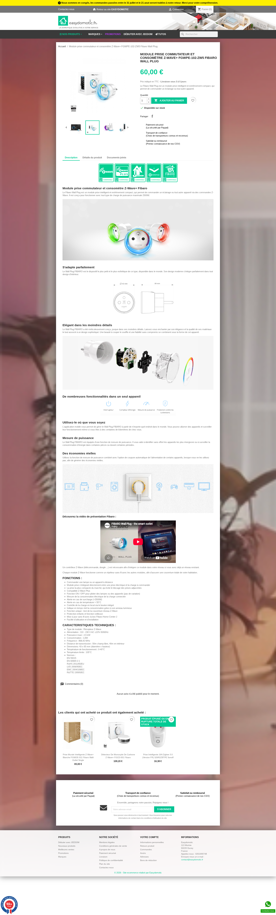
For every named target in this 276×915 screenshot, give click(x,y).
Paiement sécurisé (107, 853)
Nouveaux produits (66, 846)
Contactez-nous (66, 9)
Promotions (63, 853)
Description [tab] (71, 157)
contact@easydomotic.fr (192, 859)
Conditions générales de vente (113, 846)
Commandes (146, 849)
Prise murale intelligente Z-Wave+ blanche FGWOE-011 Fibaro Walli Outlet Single (78, 757)
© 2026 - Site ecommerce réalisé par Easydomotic (138, 872)
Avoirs (143, 853)
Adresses (144, 857)
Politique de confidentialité (111, 860)
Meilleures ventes (66, 849)
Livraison (103, 857)
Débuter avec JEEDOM (68, 842)
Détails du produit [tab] (92, 157)
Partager (152, 116)
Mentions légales (107, 842)
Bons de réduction (148, 860)
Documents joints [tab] (116, 157)
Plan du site (104, 864)
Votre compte (149, 837)
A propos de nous (107, 849)
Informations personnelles (152, 842)
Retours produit (147, 846)
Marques (62, 857)
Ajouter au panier (169, 100)
